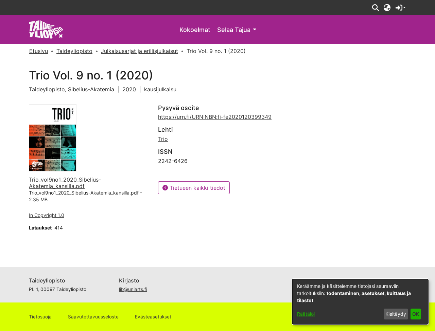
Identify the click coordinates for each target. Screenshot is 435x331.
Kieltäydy (395, 314)
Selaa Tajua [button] (233, 29)
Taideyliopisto (47, 280)
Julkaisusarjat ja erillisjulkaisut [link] (139, 51)
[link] (46, 29)
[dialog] (360, 301)
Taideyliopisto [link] (74, 51)
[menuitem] (236, 29)
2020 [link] (129, 89)
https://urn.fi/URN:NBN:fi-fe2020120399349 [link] (215, 116)
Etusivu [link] (38, 51)
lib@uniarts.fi (133, 289)
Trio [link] (163, 138)
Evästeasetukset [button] (153, 316)
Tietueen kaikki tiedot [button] (196, 187)
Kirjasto (129, 280)
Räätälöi (306, 314)
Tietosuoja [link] (40, 316)
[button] (375, 7)
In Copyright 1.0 (46, 215)
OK (415, 314)
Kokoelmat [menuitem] (194, 29)
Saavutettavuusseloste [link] (93, 316)
